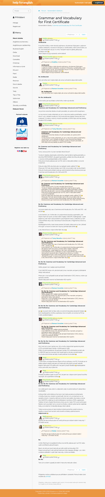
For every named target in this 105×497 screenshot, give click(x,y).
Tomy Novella (51, 104)
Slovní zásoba (17, 84)
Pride (44, 370)
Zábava (15, 102)
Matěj (47, 416)
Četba (15, 52)
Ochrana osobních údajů (59, 493)
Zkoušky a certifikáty (20, 105)
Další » (84, 34)
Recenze (16, 80)
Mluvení (15, 70)
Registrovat (16, 26)
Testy (14, 91)
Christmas (16, 63)
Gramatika (16, 59)
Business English (18, 49)
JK (47, 425)
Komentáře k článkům (55, 11)
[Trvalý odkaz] (58, 40)
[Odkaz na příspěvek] (42, 62)
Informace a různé (19, 66)
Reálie (15, 77)
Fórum (43, 11)
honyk (44, 357)
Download (16, 56)
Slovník (15, 88)
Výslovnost (16, 98)
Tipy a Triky (16, 95)
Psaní (14, 73)
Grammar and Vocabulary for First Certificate (67, 25)
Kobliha (48, 38)
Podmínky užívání (44, 493)
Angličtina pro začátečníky (21, 45)
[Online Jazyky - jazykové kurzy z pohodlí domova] (22, 134)
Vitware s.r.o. (54, 491)
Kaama (45, 83)
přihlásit (48, 476)
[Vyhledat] (28, 10)
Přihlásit (15, 23)
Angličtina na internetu (20, 42)
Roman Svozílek (52, 56)
